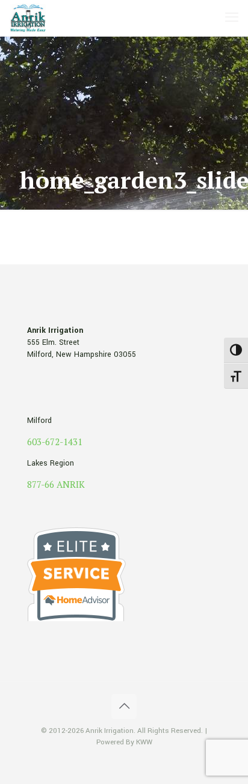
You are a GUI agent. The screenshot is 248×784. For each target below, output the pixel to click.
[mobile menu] (232, 18)
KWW (144, 742)
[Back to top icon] (124, 706)
